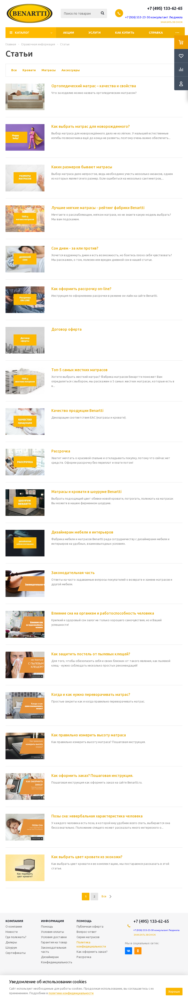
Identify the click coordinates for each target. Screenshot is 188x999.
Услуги (94, 32)
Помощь (84, 921)
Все (14, 70)
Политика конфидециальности (91, 944)
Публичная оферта (90, 926)
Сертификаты (16, 952)
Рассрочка (84, 956)
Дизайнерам (50, 956)
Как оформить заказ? (92, 951)
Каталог (22, 32)
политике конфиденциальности (71, 993)
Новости (12, 931)
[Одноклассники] (137, 950)
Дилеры (11, 942)
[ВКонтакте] (128, 950)
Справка (156, 32)
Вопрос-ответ (87, 931)
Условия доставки (54, 937)
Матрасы (48, 70)
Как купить (124, 32)
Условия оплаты (52, 931)
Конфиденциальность (56, 962)
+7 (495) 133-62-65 (164, 8)
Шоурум (11, 947)
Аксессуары (70, 70)
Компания (14, 921)
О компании (14, 926)
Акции (68, 32)
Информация (52, 921)
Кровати (29, 70)
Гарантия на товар (54, 942)
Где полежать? (16, 937)
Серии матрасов (88, 937)
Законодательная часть (53, 949)
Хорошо (174, 991)
